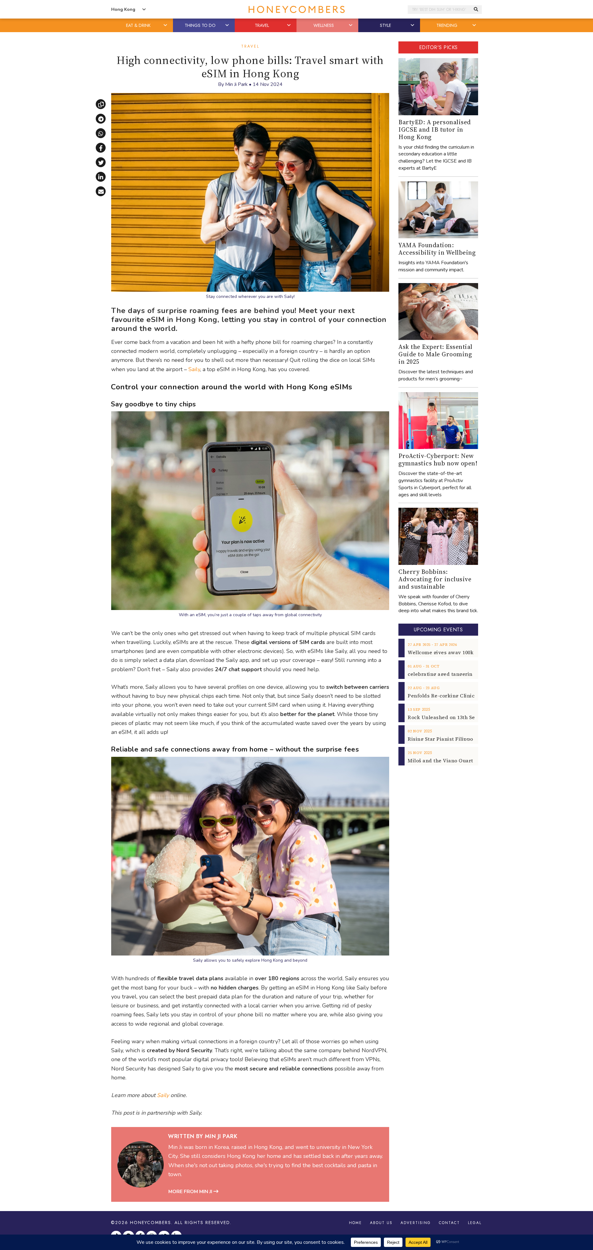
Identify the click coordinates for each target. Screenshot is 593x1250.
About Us (381, 1223)
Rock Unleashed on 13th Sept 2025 (450, 717)
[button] (166, 25)
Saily (194, 369)
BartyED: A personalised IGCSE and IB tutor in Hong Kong (434, 129)
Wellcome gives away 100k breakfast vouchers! (466, 652)
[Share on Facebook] (101, 148)
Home (355, 1223)
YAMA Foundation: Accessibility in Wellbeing (437, 249)
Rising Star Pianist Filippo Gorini (449, 738)
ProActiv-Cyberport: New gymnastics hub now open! (437, 459)
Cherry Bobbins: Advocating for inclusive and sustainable (434, 579)
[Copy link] (101, 104)
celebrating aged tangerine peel (448, 674)
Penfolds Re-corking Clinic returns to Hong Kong (469, 695)
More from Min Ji (190, 1191)
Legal (475, 1223)
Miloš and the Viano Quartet (443, 760)
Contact (449, 1223)
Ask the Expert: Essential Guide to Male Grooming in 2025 (435, 354)
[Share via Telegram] (101, 119)
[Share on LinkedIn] (101, 177)
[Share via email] (101, 191)
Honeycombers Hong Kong (296, 9)
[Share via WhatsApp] (101, 133)
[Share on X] (101, 162)
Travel (250, 46)
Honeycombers (150, 1222)
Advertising (416, 1223)
